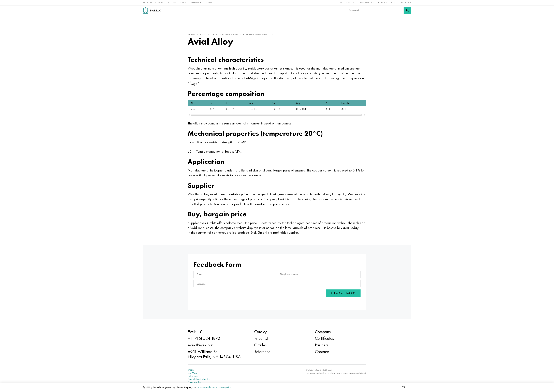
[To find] (407, 10)
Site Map (192, 373)
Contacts (210, 2)
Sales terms (193, 376)
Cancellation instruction (199, 379)
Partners (321, 345)
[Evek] (153, 10)
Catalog (172, 2)
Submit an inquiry (343, 293)
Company (160, 2)
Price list (147, 2)
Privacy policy (194, 382)
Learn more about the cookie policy (214, 387)
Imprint (191, 369)
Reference (196, 2)
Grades (184, 2)
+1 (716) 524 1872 (348, 2)
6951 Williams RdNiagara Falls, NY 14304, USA (214, 354)
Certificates (324, 338)
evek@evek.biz (367, 2)
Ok (403, 387)
